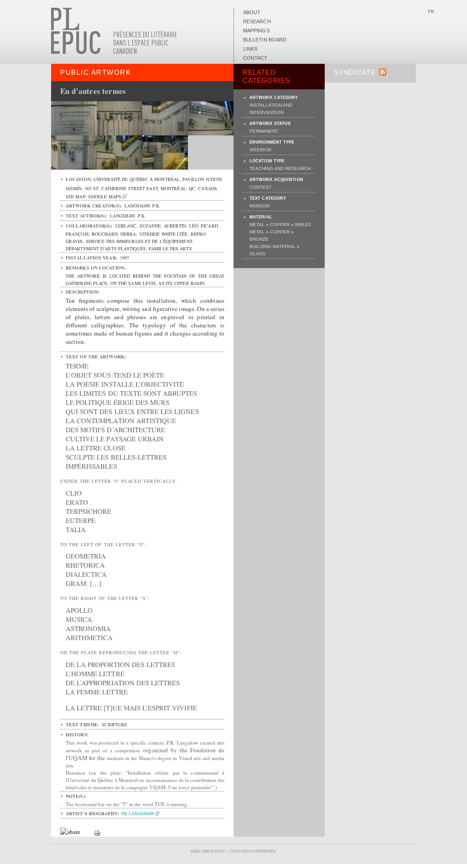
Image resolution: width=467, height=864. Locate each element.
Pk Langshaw (137, 813)
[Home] (114, 52)
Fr (431, 12)
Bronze (259, 239)
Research (257, 21)
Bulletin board (264, 39)
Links (250, 49)
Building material (272, 246)
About (251, 12)
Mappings (256, 30)
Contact (255, 58)
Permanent (263, 131)
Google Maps (104, 196)
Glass (257, 253)
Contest (260, 187)
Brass (303, 224)
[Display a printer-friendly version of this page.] (97, 832)
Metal (257, 224)
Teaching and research (280, 168)
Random (259, 205)
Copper (280, 224)
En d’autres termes (93, 91)
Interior (260, 149)
